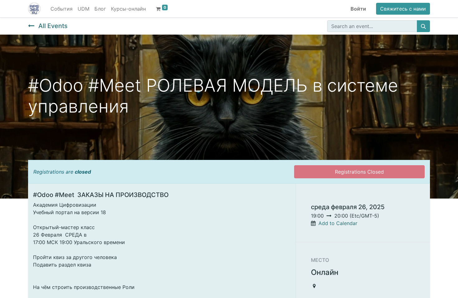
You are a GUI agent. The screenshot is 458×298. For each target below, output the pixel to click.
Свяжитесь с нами (403, 9)
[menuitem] (61, 8)
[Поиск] (423, 26)
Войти (358, 9)
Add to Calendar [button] (337, 223)
